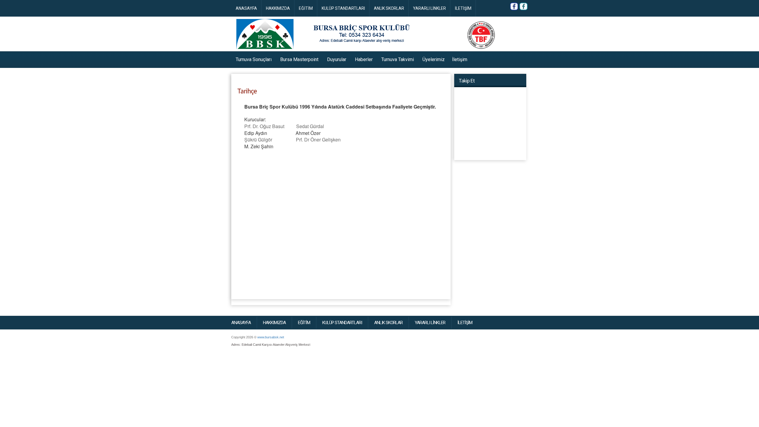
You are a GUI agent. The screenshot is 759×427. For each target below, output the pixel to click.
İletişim (459, 59)
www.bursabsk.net (270, 337)
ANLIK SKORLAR (389, 8)
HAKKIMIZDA (278, 8)
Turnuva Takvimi (397, 59)
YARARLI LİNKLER (429, 8)
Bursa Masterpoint (299, 59)
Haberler (364, 59)
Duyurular (336, 59)
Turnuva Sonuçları (254, 59)
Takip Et (467, 80)
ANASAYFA (246, 8)
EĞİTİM (306, 8)
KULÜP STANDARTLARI (343, 8)
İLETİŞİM (463, 8)
